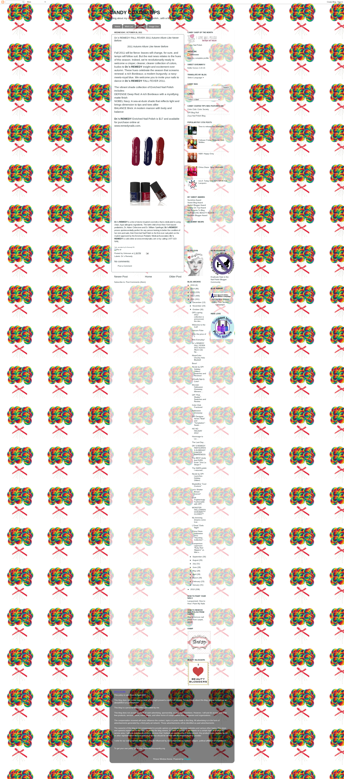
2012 (192, 296)
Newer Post (121, 276)
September (198, 557)
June (195, 567)
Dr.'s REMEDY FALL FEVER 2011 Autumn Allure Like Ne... (198, 347)
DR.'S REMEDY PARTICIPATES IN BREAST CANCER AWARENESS (199, 450)
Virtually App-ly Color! (198, 380)
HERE (190, 622)
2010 (192, 589)
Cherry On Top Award (196, 208)
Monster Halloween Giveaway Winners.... (197, 388)
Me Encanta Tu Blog (196, 210)
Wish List (129, 26)
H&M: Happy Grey (206, 154)
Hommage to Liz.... (197, 438)
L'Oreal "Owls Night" (198, 527)
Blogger (187, 759)
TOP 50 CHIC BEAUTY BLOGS (200, 213)
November (197, 306)
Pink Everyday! (198, 340)
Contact (140, 26)
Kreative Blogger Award (197, 215)
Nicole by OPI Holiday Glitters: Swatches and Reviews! (199, 371)
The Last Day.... (198, 442)
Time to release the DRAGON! (211, 127)
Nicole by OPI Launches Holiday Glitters (198, 477)
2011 (192, 299)
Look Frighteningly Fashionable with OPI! (198, 501)
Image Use (154, 26)
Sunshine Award (194, 200)
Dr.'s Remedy (126, 256)
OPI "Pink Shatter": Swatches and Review (199, 398)
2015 (192, 285)
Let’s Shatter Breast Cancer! (197, 492)
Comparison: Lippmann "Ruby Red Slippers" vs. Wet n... (198, 548)
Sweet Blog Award (195, 203)
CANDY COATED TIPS (135, 12)
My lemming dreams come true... (199, 520)
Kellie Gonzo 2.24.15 (196, 68)
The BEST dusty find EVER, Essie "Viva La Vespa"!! (199, 461)
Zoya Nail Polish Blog (196, 116)
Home (117, 26)
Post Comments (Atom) (136, 282)
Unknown (127, 253)
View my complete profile (198, 58)
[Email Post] (146, 253)
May (195, 571)
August (196, 560)
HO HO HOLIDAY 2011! (197, 431)
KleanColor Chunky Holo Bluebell (198, 357)
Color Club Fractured (197, 406)
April (195, 574)
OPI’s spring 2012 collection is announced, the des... (198, 317)
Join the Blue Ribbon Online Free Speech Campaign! (220, 302)
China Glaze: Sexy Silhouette (210, 167)
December (197, 302)
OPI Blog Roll (193, 113)
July (194, 564)
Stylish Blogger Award (196, 205)
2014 (192, 289)
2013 (192, 292)
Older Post (175, 276)
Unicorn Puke (197, 330)
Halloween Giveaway (197, 412)
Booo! (194, 363)
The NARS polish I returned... (199, 469)
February (197, 581)
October (196, 310)
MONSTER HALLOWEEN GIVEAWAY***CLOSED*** (199, 511)
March (195, 578)
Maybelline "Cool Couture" (199, 485)
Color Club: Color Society (198, 109)
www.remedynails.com (146, 239)
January (196, 585)
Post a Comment (125, 266)
